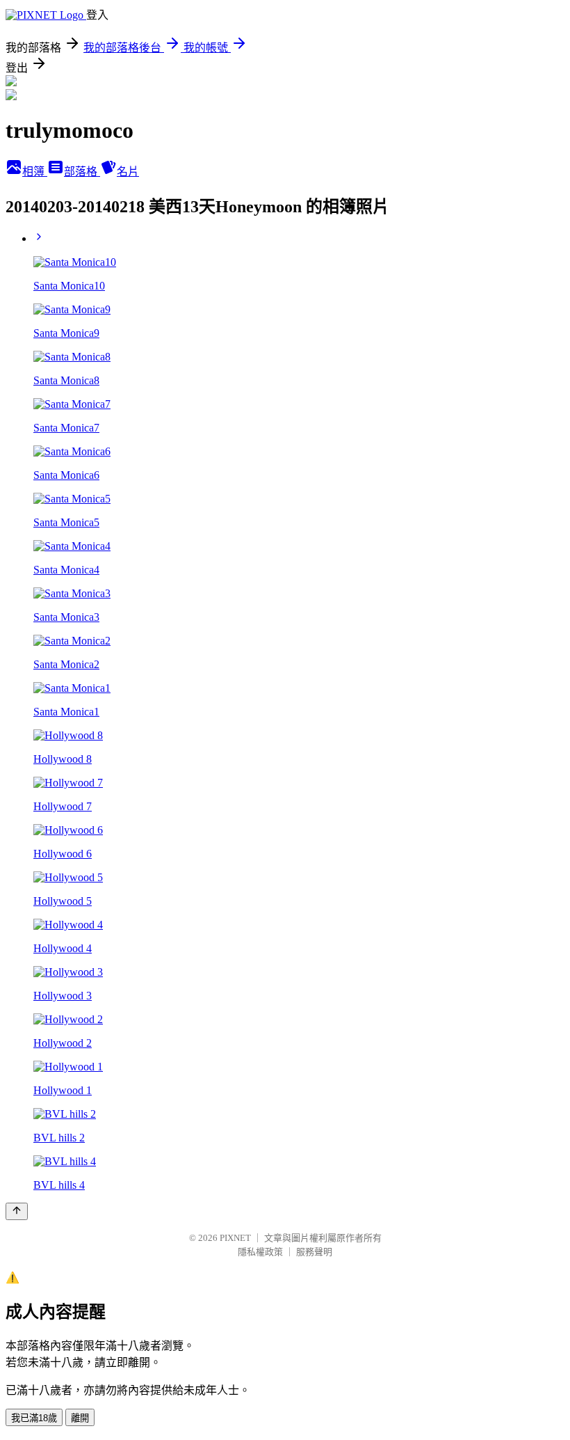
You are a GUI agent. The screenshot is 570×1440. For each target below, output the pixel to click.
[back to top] (17, 1211)
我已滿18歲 (34, 1418)
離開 (80, 1418)
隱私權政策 (260, 1252)
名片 (128, 171)
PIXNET (235, 1238)
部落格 (82, 171)
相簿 (34, 171)
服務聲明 (314, 1252)
